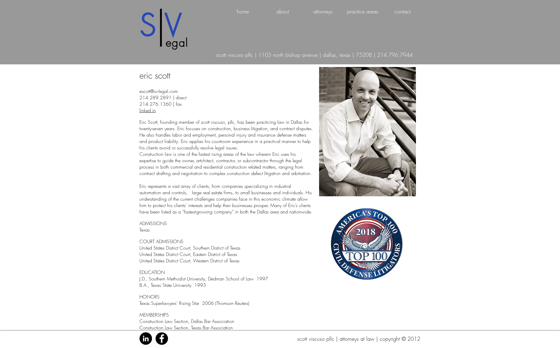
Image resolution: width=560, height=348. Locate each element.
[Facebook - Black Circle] (161, 338)
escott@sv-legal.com (158, 91)
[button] (323, 11)
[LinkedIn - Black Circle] (145, 338)
